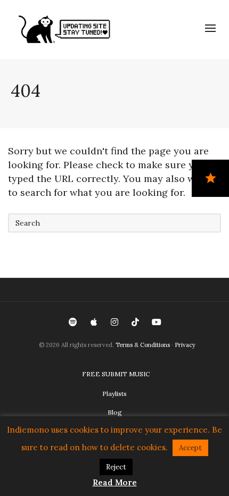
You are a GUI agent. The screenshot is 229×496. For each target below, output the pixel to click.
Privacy (185, 345)
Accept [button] (190, 447)
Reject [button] (116, 467)
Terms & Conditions (143, 345)
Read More (115, 482)
